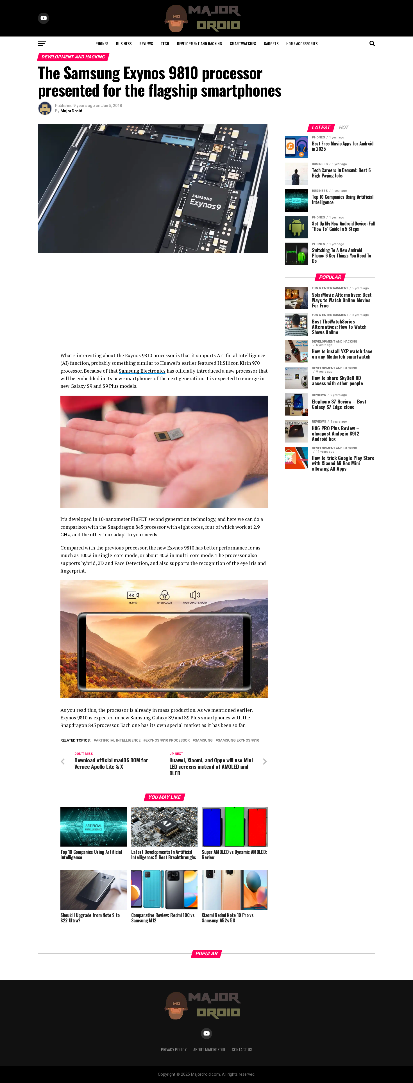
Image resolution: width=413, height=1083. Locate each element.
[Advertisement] (153, 304)
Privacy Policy (174, 1049)
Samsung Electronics (142, 371)
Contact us (242, 1049)
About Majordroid (209, 1049)
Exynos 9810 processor (168, 740)
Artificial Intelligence (118, 740)
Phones (102, 43)
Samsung (204, 740)
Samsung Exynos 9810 (238, 740)
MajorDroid (71, 111)
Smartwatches (243, 43)
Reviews (146, 43)
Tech (165, 43)
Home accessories (301, 43)
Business (123, 43)
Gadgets (271, 43)
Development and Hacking (199, 43)
